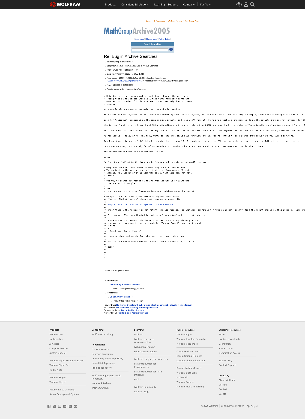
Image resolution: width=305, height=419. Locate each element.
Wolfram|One (56, 334)
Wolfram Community (145, 386)
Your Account (226, 348)
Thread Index (151, 39)
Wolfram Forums (175, 21)
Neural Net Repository (103, 363)
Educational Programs (145, 351)
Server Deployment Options (64, 394)
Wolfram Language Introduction (151, 359)
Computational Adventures (191, 360)
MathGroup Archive (193, 21)
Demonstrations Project (189, 368)
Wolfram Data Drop (187, 372)
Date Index (139, 39)
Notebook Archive (101, 383)
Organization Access (229, 352)
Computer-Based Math (188, 351)
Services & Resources (155, 21)
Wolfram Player (57, 382)
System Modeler (57, 352)
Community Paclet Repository (107, 358)
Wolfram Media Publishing (190, 386)
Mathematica (56, 339)
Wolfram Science (185, 382)
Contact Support (227, 365)
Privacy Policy (236, 405)
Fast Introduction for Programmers (145, 365)
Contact (223, 389)
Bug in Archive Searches (121, 297)
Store (222, 334)
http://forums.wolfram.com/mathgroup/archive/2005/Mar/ (140, 205)
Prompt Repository (102, 367)
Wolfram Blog (141, 391)
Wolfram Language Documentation (144, 340)
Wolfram (213, 405)
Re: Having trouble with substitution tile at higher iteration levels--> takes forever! (154, 305)
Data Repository (100, 349)
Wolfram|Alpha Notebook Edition (66, 360)
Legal (224, 405)
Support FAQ (225, 360)
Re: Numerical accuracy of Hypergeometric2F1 (137, 307)
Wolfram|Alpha (184, 334)
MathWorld (182, 377)
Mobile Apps (55, 369)
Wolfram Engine (57, 377)
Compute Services (58, 348)
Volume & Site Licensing (61, 389)
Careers (223, 384)
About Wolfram (227, 380)
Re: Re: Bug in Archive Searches (125, 285)
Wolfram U (139, 334)
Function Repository (102, 354)
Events (222, 393)
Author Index (164, 39)
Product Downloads (229, 339)
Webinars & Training (144, 346)
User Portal (225, 343)
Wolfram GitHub (100, 387)
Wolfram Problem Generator (192, 339)
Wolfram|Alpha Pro (59, 365)
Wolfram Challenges (187, 343)
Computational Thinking (189, 355)
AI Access (54, 343)
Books (137, 379)
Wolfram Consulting (102, 334)
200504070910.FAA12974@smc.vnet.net (125, 81)
